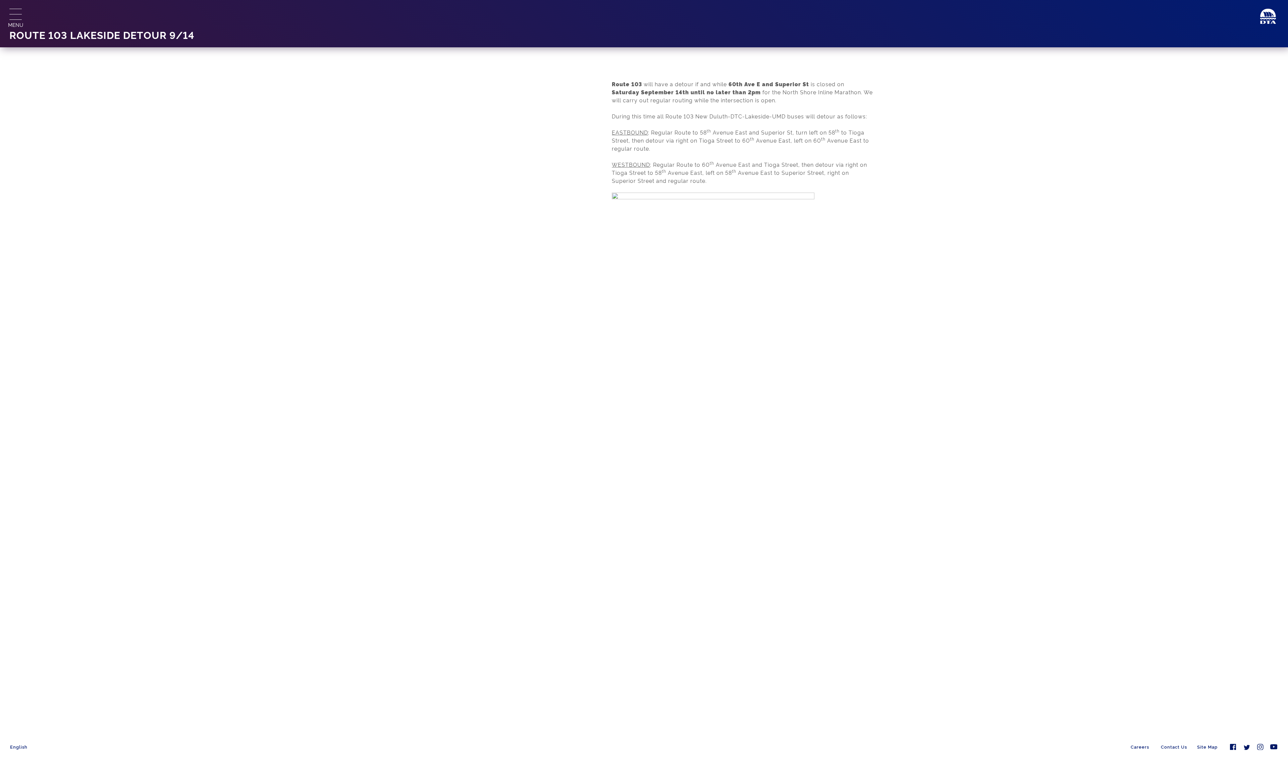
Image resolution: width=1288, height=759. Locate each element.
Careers (1140, 747)
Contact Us (1174, 747)
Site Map (1207, 747)
